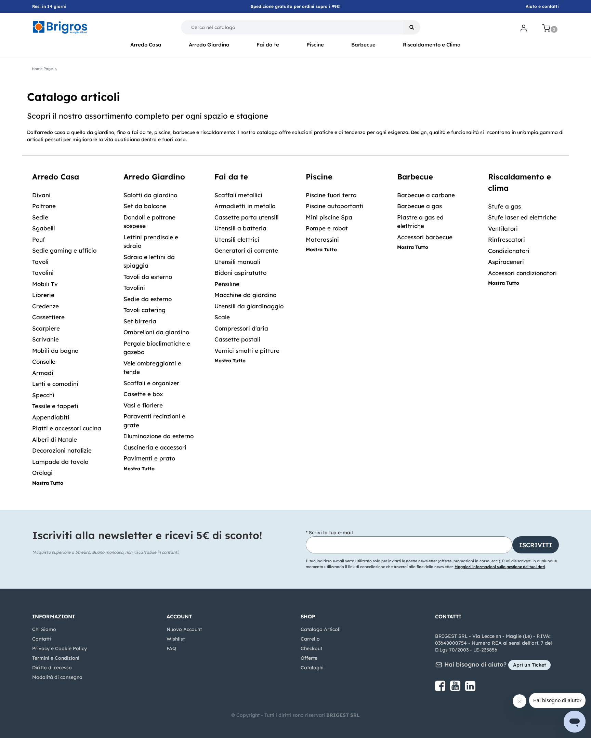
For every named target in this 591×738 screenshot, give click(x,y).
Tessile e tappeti (55, 406)
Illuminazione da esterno (158, 436)
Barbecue (363, 44)
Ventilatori (503, 228)
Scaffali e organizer (151, 383)
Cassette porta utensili (246, 217)
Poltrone (44, 206)
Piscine (315, 44)
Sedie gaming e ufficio (64, 250)
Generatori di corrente (246, 250)
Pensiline (226, 283)
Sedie (40, 217)
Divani (41, 195)
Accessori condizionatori (522, 273)
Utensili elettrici (236, 239)
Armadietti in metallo (244, 206)
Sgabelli (43, 228)
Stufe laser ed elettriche (522, 217)
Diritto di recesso (52, 668)
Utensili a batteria (240, 228)
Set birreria (139, 321)
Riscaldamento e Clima (432, 44)
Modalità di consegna (57, 677)
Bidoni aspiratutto (240, 272)
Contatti (41, 639)
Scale (222, 317)
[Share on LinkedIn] (470, 688)
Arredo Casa (145, 44)
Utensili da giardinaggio (249, 306)
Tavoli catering (144, 309)
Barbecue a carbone (426, 195)
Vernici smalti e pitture (246, 350)
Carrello (310, 639)
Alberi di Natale (54, 439)
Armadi (42, 372)
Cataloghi (312, 668)
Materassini (322, 239)
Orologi (42, 472)
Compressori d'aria (241, 328)
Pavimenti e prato (149, 458)
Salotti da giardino (150, 195)
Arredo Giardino (209, 44)
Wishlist (176, 639)
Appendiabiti (50, 417)
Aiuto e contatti (542, 6)
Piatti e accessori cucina (66, 428)
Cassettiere (48, 317)
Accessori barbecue (424, 237)
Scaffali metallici (238, 195)
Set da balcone (144, 206)
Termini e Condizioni (55, 658)
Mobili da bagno (55, 350)
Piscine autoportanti (335, 206)
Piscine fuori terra (331, 195)
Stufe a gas (504, 206)
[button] (411, 27)
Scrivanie (45, 339)
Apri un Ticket (529, 665)
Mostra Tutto (47, 483)
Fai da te (268, 44)
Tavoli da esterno (147, 276)
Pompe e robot (327, 228)
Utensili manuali (237, 261)
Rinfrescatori (506, 239)
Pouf (38, 239)
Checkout (311, 648)
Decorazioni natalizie (62, 450)
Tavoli (40, 261)
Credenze (45, 306)
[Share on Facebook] (441, 688)
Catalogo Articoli (321, 629)
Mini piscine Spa (329, 217)
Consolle (43, 361)
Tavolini (43, 272)
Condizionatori (508, 250)
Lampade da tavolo (60, 461)
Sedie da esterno (147, 299)
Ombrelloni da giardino (156, 332)
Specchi (43, 395)
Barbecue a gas (419, 206)
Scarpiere (46, 328)
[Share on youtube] (456, 688)
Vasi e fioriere (143, 405)
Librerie (43, 294)
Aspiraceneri (506, 261)
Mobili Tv (45, 283)
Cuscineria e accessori (154, 447)
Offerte (309, 658)
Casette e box (143, 394)
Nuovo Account (184, 629)
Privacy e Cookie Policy (59, 648)
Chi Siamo (44, 629)
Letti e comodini (55, 383)
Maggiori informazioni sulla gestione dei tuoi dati (500, 566)
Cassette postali (237, 339)
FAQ (171, 648)
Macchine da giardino (245, 294)
